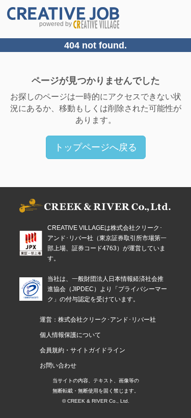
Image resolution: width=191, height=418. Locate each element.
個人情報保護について (70, 334)
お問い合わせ (58, 365)
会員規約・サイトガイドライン (82, 350)
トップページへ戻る (95, 147)
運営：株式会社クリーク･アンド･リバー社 (98, 319)
